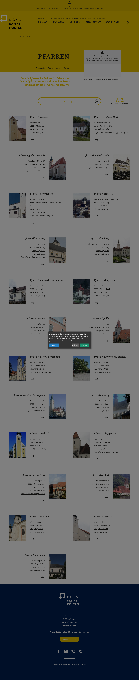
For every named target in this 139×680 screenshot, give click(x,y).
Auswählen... (54, 345)
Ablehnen (75, 345)
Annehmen (84, 345)
